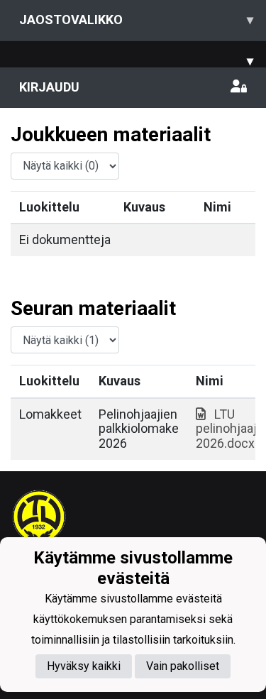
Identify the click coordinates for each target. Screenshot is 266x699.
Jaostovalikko (136, 19)
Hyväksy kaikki (84, 666)
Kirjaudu (49, 86)
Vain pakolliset (182, 666)
